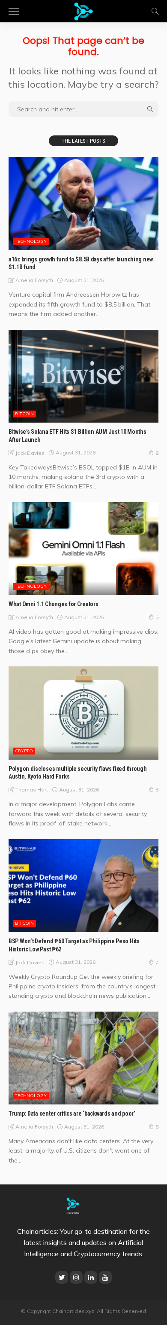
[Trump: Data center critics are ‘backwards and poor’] (83, 1058)
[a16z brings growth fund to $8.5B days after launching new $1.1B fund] (83, 203)
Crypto (24, 751)
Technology (31, 241)
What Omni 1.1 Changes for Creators (53, 604)
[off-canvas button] (14, 11)
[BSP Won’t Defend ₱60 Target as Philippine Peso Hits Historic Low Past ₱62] (83, 885)
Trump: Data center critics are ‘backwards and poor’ (72, 1113)
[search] (155, 11)
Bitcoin (24, 414)
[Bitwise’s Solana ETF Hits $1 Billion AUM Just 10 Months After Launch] (83, 376)
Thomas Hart (31, 789)
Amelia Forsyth (34, 280)
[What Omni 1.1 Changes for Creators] (83, 548)
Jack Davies (30, 453)
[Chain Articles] (83, 10)
